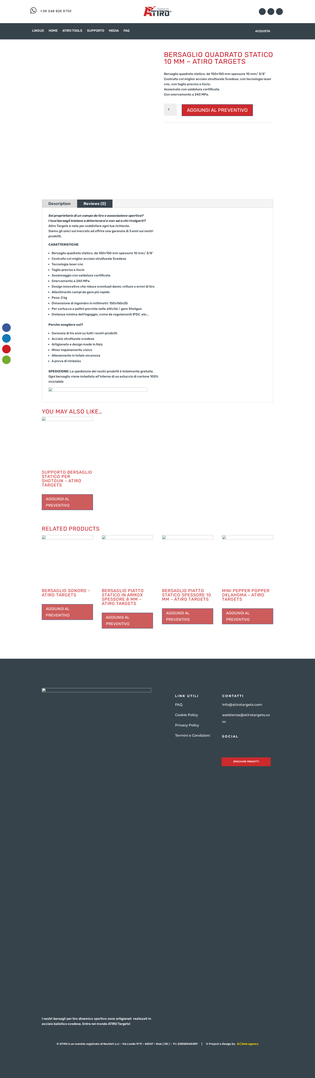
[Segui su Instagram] (262, 11)
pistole (210, 137)
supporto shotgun (177, 142)
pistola (198, 137)
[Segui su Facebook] (270, 11)
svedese (197, 142)
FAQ (126, 31)
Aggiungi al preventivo (217, 110)
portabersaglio (227, 137)
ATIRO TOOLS (72, 31)
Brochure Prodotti (246, 761)
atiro (265, 126)
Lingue (38, 31)
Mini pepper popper (178, 137)
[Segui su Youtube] (232, 745)
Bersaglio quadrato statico (212, 131)
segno (264, 137)
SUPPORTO (95, 31)
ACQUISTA (262, 31)
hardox (266, 131)
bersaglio (184, 131)
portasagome (248, 137)
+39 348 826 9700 (56, 11)
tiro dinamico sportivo (233, 142)
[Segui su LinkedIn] (279, 11)
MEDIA (114, 31)
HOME (53, 31)
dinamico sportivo (246, 131)
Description (59, 203)
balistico (170, 131)
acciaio (207, 126)
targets (210, 142)
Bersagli (185, 126)
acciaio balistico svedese (231, 126)
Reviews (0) (95, 203)
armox (255, 126)
